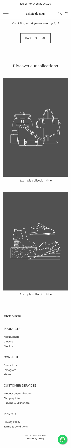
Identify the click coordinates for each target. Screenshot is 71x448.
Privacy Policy (12, 421)
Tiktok (7, 374)
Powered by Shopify (35, 439)
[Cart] (66, 13)
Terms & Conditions (16, 426)
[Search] (60, 13)
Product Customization (17, 393)
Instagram (10, 370)
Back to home (35, 38)
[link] (35, 130)
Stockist (9, 346)
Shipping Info (12, 398)
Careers (8, 341)
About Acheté (11, 336)
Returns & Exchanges (17, 402)
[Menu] (6, 13)
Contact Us (10, 365)
